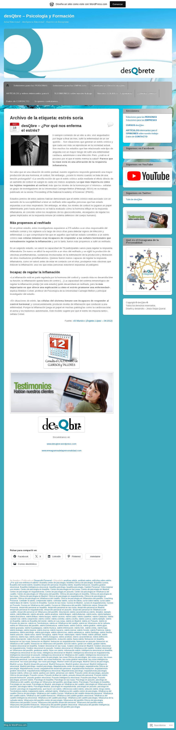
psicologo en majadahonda (29, 689)
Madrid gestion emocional (77, 664)
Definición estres (89, 605)
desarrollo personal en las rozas (62, 607)
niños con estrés (31, 673)
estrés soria (29, 635)
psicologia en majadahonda (63, 686)
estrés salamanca (76, 632)
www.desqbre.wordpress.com (61, 444)
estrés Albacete (23, 614)
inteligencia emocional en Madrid (57, 653)
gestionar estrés (41, 650)
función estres (70, 644)
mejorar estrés (16, 673)
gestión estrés (99, 644)
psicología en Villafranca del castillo (68, 684)
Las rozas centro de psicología (44, 657)
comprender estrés (44, 601)
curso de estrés (75, 601)
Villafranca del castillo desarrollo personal (83, 693)
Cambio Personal (92, 587)
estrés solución (16, 635)
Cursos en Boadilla (38, 603)
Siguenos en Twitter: (139, 193)
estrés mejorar (30, 630)
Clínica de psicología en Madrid (33, 596)
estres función (33, 639)
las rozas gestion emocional (74, 659)
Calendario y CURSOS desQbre (108, 85)
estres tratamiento (49, 639)
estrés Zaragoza (50, 637)
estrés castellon (84, 617)
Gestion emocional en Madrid (80, 646)
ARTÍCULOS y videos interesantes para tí (27, 93)
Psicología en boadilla (99, 682)
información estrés (72, 650)
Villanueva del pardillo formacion (24, 705)
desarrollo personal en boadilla (33, 607)
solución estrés (91, 689)
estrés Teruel (57, 635)
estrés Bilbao (32, 617)
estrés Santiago (92, 632)
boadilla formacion (82, 585)
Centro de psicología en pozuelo (59, 592)
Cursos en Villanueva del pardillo (66, 605)
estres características (82, 637)
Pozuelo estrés (100, 675)
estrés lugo (102, 628)
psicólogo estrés (71, 682)
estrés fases (63, 625)
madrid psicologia (44, 666)
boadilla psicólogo (57, 587)
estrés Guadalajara (33, 628)
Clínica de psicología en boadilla (74, 594)
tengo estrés (104, 689)
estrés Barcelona (17, 617)
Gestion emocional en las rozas (52, 646)
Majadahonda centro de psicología (69, 666)
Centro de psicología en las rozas (65, 589)
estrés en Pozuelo (90, 621)
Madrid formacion (57, 664)
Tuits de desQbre (134, 199)
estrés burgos (45, 617)
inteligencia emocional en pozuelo (25, 655)
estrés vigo (23, 637)
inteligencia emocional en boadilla (96, 650)
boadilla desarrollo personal (46, 585)
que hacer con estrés (52, 689)
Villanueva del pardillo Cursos (23, 702)
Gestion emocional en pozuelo (39, 648)
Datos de (136, 136)
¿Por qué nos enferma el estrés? (24, 583)
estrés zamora (35, 637)
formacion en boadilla (94, 639)
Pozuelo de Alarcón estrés (56, 675)
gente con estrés (85, 644)
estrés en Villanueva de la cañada (94, 623)
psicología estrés (25, 686)
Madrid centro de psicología (69, 662)
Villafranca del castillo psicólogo (52, 698)
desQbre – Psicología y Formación (39, 16)
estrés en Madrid (73, 621)
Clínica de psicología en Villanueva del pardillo (82, 598)
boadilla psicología (75, 587)
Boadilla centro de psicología (52, 583)
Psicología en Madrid (41, 684)
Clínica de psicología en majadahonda (66, 596)
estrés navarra (56, 630)
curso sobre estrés (91, 601)
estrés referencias (59, 632)
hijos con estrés (56, 650)
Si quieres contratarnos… (47, 101)
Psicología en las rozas (20, 684)
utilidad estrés (51, 691)
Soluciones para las (141, 117)
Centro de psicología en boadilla (35, 589)
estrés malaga (16, 630)
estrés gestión (89, 625)
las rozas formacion (52, 659)
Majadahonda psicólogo (72, 671)
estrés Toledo (81, 635)
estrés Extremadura (48, 625)
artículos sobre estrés (101, 580)
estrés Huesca (49, 628)
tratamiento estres (36, 691)
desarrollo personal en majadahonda (26, 610)
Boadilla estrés (66, 585)
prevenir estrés (26, 680)
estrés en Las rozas (56, 621)
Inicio (8, 85)
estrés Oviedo (83, 630)
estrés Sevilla (106, 632)
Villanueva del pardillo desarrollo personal (57, 702)
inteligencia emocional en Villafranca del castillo (63, 655)
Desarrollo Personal (43, 580)
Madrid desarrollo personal (36, 664)
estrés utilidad (94, 635)
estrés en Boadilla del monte (34, 621)
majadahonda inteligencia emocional (43, 671)
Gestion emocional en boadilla (23, 646)
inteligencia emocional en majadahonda (91, 653)
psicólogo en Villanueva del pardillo (47, 682)
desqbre (99, 612)
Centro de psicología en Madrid (95, 589)
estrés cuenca (85, 619)
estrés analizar (51, 614)
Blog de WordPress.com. (15, 725)
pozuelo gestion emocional (39, 678)
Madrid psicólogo (27, 666)
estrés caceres (58, 617)
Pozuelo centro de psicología (88, 673)
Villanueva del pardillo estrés (90, 702)
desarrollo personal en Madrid (91, 607)
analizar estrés (70, 580)
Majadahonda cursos (29, 668)
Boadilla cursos (101, 583)
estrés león (79, 628)
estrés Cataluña (99, 617)
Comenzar (118, 4)
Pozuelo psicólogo (89, 678)
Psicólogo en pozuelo (85, 680)
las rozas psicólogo (28, 662)
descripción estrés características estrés (77, 612)
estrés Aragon (65, 614)
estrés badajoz (104, 614)
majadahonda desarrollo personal (55, 668)
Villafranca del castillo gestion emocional (75, 696)
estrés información (65, 628)
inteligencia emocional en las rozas (26, 653)
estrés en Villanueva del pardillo (24, 625)
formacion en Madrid (40, 641)
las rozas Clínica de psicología (73, 657)
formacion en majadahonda (63, 641)
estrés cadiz (71, 617)
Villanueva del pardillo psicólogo (34, 707)
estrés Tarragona (43, 635)
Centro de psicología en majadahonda (27, 592)
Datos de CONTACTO (17, 101)
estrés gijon (102, 625)
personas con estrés (65, 673)
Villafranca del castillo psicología (82, 698)
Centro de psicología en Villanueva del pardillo (38, 594)
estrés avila (91, 614)
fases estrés (78, 639)
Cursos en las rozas (57, 603)
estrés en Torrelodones (38, 623)
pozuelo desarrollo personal (81, 675)
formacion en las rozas (20, 641)
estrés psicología (42, 632)
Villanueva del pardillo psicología (65, 707)
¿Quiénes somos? (147, 93)
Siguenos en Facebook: (140, 148)
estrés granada (17, 628)
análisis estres (84, 580)
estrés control (44, 619)
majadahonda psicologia (95, 671)
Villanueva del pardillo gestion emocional (58, 705)
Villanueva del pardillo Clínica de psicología (83, 700)
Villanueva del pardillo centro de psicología (43, 700)
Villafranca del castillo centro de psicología (78, 691)
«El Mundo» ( (93, 320)
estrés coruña (71, 619)
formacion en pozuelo (85, 641)
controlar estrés (60, 601)
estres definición (100, 637)
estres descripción (18, 639)
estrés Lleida (90, 628)
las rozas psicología (47, 662)
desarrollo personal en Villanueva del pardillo (37, 612)
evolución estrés (65, 639)
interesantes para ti (141, 130)
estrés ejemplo (98, 619)
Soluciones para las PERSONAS (30, 85)
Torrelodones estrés (18, 691)
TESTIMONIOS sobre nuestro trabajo (73, 93)
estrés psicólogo (27, 632)
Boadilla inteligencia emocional (34, 587)
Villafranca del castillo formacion (41, 696)
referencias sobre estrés (73, 689)
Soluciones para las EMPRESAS (69, 85)
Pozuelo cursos (36, 675)
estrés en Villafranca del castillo (64, 623)
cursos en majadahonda (95, 603)
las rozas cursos (95, 657)
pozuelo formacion (18, 678)
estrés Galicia (76, 625)
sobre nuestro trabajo (142, 133)
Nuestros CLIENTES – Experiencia (114, 93)
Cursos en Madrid (75, 603)
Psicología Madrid (42, 686)
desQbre (135, 125)
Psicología (84, 682)
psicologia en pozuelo (86, 686)
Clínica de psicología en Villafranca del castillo (39, 598)
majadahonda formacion (83, 668)
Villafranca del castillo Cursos (50, 693)
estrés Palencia (97, 630)
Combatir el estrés (27, 601)
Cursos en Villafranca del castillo (36, 605)
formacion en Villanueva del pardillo (47, 644)
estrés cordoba (57, 619)
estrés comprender (29, 619)
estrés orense (70, 630)
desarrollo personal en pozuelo (58, 610)
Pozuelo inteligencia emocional (66, 678)
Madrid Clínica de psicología (96, 662)
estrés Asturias (78, 614)
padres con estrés (47, 673)
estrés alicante (37, 614)
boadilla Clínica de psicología (80, 583)
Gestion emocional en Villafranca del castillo (74, 648)
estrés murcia (43, 630)
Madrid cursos (16, 664)
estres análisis (65, 637)
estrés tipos (69, 635)
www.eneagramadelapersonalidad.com (61, 450)
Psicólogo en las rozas (64, 680)
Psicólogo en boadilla (43, 680)
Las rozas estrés (35, 659)
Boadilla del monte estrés (21, 585)
